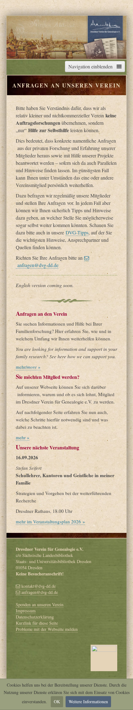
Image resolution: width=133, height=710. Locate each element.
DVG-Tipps (77, 232)
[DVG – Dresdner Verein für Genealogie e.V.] (66, 36)
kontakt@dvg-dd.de (38, 586)
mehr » (22, 437)
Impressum (26, 611)
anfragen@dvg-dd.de (39, 592)
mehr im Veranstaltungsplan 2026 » (50, 521)
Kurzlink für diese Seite (37, 623)
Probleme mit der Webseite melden (47, 629)
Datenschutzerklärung (35, 617)
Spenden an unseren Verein (39, 604)
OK (57, 701)
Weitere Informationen (88, 701)
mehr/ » (28, 367)
